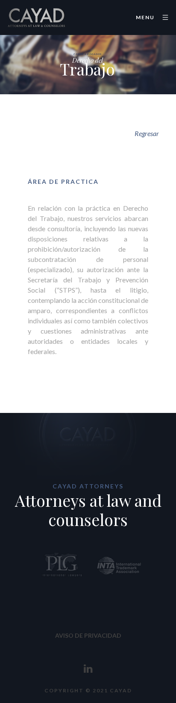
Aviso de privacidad (88, 635)
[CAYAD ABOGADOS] (36, 17)
